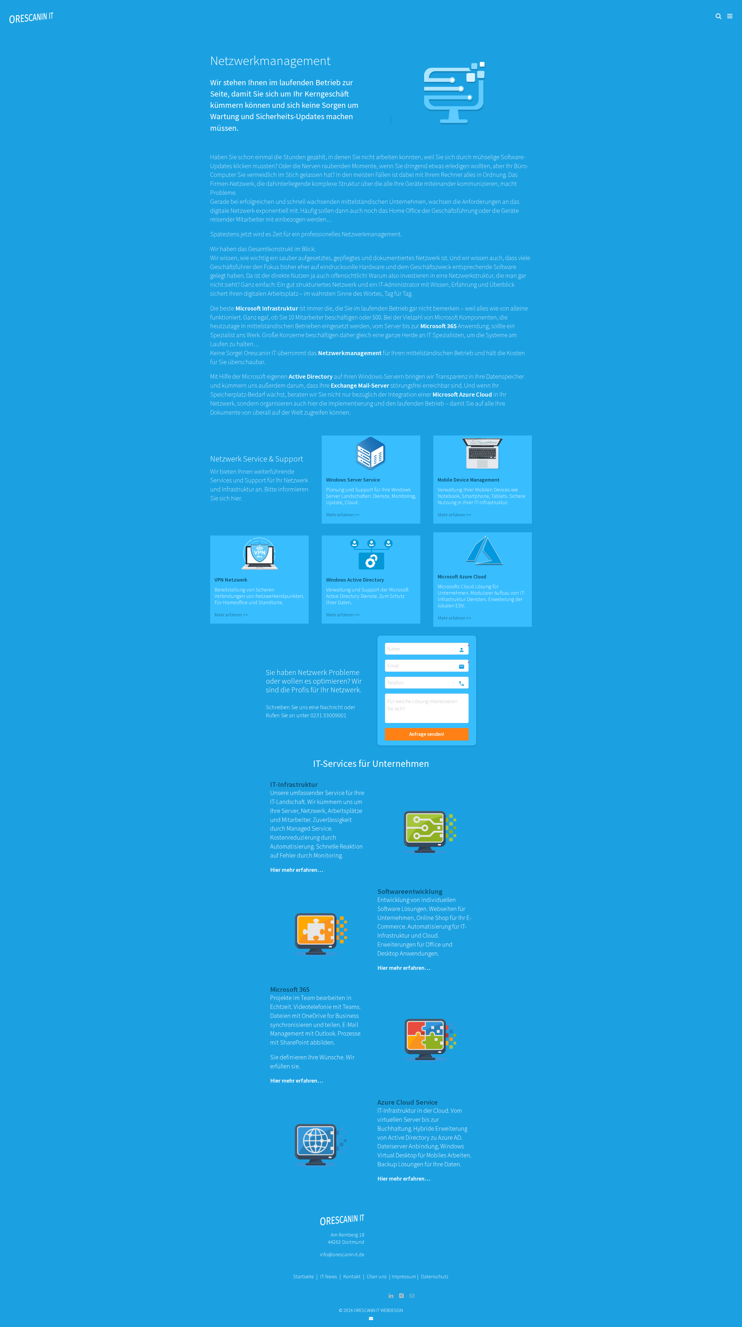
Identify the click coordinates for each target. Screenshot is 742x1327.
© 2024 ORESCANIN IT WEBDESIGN (371, 1310)
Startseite (303, 1276)
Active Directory (311, 376)
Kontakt (352, 1276)
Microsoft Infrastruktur (267, 308)
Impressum (404, 1276)
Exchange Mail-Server (360, 385)
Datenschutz (434, 1276)
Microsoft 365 (439, 326)
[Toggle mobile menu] (730, 16)
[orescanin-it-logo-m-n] (342, 1216)
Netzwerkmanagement (350, 353)
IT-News (329, 1276)
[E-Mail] (412, 1295)
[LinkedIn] (391, 1295)
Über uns (377, 1276)
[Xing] (401, 1295)
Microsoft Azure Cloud (462, 394)
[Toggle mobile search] (718, 16)
